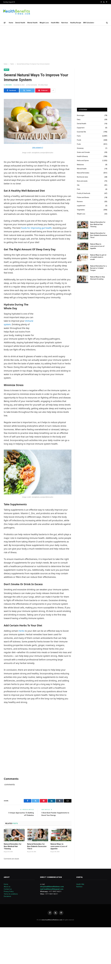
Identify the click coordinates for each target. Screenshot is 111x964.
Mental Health (32, 23)
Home (11, 23)
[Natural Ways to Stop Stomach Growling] (82, 279)
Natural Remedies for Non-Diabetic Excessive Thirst (37, 846)
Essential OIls (81, 132)
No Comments (32, 85)
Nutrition (64, 23)
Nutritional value (82, 177)
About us (7, 887)
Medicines (80, 164)
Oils (78, 185)
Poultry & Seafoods (83, 193)
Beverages (80, 115)
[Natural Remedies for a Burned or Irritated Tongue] (82, 268)
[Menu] (5, 22)
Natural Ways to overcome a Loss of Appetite (59, 846)
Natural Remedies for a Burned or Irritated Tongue (98, 268)
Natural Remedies (83, 173)
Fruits (79, 144)
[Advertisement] (55, 44)
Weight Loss (44, 23)
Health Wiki (55, 23)
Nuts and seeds (82, 181)
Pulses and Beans (83, 197)
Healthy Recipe (75, 23)
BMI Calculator (88, 23)
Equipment (80, 128)
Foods (79, 140)
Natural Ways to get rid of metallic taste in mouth (98, 257)
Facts (6, 69)
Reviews (80, 201)
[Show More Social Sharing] (53, 90)
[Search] (107, 22)
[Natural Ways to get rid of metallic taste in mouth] (82, 257)
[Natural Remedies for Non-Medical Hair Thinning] (14, 835)
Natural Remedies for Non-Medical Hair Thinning (12, 846)
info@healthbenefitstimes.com (52, 887)
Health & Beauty (82, 156)
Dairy (78, 119)
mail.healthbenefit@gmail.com (51, 889)
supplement (81, 205)
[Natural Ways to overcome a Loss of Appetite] (61, 835)
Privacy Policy (9, 891)
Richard (9, 85)
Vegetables (81, 210)
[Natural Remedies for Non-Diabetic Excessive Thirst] (37, 835)
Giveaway (80, 148)
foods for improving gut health (36, 228)
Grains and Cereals (83, 152)
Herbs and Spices (83, 160)
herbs (21, 630)
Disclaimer (7, 896)
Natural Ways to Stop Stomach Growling (97, 278)
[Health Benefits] (16, 12)
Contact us (8, 889)
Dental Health (20, 23)
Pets (78, 189)
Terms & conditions (11, 894)
